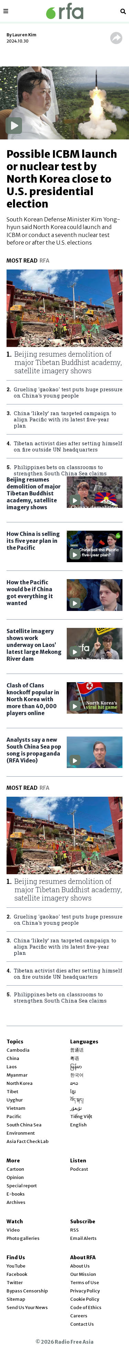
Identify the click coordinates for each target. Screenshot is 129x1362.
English (78, 1125)
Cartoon (15, 1169)
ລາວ (74, 1083)
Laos (12, 1067)
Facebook (17, 1274)
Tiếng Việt (81, 1116)
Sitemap (16, 1299)
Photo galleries (23, 1238)
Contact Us (82, 1324)
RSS (74, 1230)
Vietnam (16, 1108)
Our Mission (83, 1274)
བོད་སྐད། (77, 1100)
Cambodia (18, 1050)
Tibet (12, 1092)
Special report (22, 1186)
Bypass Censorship (27, 1291)
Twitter (15, 1283)
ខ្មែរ (73, 1092)
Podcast (79, 1169)
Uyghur (15, 1100)
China (13, 1058)
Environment (21, 1133)
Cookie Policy (84, 1299)
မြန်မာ (76, 1067)
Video (13, 1230)
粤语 (74, 1058)
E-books (16, 1194)
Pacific (14, 1116)
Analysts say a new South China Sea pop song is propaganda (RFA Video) (34, 750)
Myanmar (17, 1075)
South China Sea (24, 1125)
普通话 (77, 1050)
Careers (78, 1316)
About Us (80, 1266)
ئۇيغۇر (76, 1108)
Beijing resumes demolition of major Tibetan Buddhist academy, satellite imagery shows (34, 493)
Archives (16, 1202)
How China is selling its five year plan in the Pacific (33, 541)
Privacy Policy (85, 1291)
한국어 (77, 1075)
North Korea (20, 1083)
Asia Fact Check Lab (28, 1141)
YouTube (16, 1266)
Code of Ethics (85, 1307)
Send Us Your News (27, 1307)
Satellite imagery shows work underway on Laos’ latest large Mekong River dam (34, 645)
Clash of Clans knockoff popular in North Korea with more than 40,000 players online (33, 699)
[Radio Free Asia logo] (64, 11)
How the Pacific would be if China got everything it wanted (30, 592)
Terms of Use (84, 1283)
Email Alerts (83, 1238)
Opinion (15, 1177)
